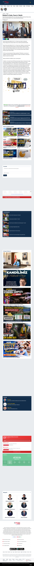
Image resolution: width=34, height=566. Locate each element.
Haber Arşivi (20, 545)
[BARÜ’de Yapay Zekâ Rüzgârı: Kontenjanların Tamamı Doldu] (10, 153)
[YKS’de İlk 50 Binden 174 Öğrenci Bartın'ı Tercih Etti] (10, 131)
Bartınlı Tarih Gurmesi (11, 403)
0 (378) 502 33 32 (6, 449)
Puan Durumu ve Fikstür (7, 543)
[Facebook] (13, 537)
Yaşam (20, 559)
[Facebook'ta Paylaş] (3, 39)
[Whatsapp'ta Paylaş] (6, 39)
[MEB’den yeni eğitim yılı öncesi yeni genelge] (24, 142)
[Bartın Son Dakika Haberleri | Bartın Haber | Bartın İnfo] (6, 2)
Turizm (23, 559)
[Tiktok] (19, 537)
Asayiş (4, 559)
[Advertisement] (17, 98)
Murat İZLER (9, 407)
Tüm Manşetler (20, 543)
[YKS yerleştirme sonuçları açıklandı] (24, 153)
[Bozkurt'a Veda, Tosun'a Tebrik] (17, 29)
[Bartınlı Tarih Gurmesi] (5, 404)
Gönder (5, 175)
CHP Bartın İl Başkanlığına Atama (12, 408)
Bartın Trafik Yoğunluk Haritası (22, 541)
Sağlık (7, 559)
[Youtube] (17, 537)
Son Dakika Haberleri (6, 545)
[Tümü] (30, 397)
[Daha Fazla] (8, 39)
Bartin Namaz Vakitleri (7, 541)
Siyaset (17, 559)
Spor (10, 559)
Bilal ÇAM (9, 399)
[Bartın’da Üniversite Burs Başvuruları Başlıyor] (24, 131)
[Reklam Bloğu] (17, 84)
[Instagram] (16, 537)
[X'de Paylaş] (5, 39)
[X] (14, 537)
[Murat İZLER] (5, 408)
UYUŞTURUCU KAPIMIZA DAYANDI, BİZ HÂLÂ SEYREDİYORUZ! (16, 400)
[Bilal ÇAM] (5, 400)
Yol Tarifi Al (11, 449)
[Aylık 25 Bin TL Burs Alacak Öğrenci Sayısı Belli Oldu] (10, 142)
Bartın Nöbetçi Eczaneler (7, 539)
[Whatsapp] (20, 537)
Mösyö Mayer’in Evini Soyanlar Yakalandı (13, 404)
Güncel (13, 559)
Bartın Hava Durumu (21, 539)
